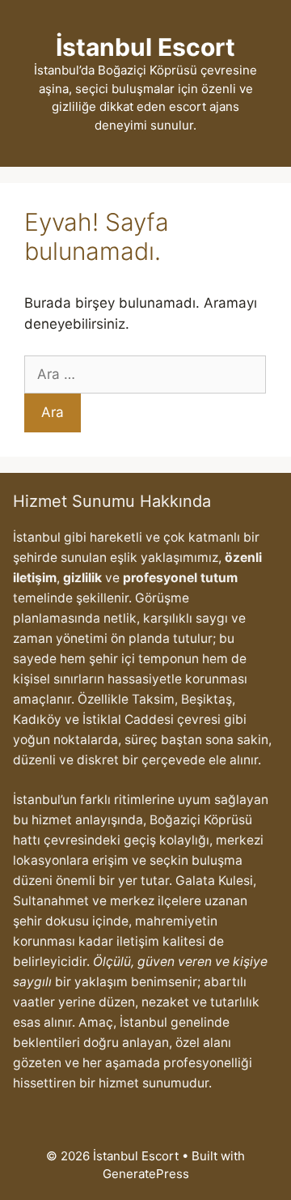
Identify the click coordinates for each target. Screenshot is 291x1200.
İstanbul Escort (145, 47)
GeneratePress (146, 1173)
